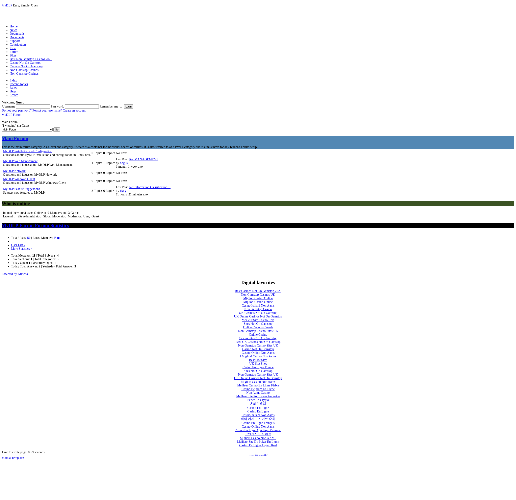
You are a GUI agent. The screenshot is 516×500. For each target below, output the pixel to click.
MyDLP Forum (11, 114)
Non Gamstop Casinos (24, 70)
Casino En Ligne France (258, 367)
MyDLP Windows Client (19, 179)
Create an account (74, 110)
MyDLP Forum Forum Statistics (35, 225)
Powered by (9, 274)
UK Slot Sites (258, 363)
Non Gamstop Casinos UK (258, 294)
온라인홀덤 (258, 403)
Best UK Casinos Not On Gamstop (258, 341)
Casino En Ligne (258, 407)
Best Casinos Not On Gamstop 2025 (258, 291)
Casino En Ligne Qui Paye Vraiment (258, 430)
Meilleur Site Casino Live (258, 320)
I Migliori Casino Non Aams (258, 356)
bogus (124, 163)
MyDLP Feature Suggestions (21, 189)
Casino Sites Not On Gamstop (258, 338)
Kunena (23, 274)
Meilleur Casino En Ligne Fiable (258, 385)
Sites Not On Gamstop (258, 323)
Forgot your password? (17, 110)
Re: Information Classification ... (150, 187)
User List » (18, 245)
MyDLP (7, 5)
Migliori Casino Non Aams (258, 381)
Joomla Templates (13, 457)
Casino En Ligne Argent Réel (258, 445)
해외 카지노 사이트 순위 (258, 419)
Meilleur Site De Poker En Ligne (258, 441)
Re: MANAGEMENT (143, 159)
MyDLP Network (14, 171)
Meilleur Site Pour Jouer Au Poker (258, 396)
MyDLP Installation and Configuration (27, 151)
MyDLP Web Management (20, 161)
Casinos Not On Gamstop (26, 66)
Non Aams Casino (258, 392)
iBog (123, 190)
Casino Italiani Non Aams (258, 305)
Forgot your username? (47, 110)
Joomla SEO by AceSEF (258, 455)
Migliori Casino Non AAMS (258, 438)
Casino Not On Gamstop (25, 62)
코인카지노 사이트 (258, 434)
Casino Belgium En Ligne (258, 389)
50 (28, 237)
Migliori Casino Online (258, 298)
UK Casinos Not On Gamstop (258, 312)
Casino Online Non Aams (258, 352)
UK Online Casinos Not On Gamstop (258, 316)
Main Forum (15, 138)
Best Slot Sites (258, 360)
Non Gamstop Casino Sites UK (258, 331)
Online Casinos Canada (258, 327)
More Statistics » (21, 248)
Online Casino (258, 334)
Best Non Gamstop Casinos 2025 (31, 59)
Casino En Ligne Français (258, 423)
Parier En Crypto (258, 400)
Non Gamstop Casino (258, 309)
